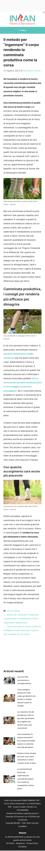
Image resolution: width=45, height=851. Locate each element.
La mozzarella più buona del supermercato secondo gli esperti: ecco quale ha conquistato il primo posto (25, 779)
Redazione (20, 843)
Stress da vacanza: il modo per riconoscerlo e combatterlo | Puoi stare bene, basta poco (21, 618)
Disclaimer (22, 847)
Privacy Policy (32, 843)
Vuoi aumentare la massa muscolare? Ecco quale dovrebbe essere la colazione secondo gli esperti (26, 740)
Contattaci (22, 826)
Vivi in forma (13, 611)
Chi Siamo (10, 843)
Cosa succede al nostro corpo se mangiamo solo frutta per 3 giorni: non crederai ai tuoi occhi (22, 630)
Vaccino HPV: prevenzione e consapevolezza (24, 680)
